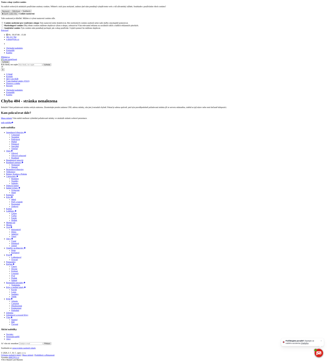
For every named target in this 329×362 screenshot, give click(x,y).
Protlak (14, 278)
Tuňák (13, 296)
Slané (13, 192)
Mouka (9, 225)
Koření (9, 209)
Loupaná (15, 273)
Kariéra (9, 53)
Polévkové (15, 139)
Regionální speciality (15, 283)
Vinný (13, 236)
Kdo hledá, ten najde (9, 64)
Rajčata (9, 264)
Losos (13, 292)
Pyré (8, 255)
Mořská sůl (10, 223)
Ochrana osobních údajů (11, 355)
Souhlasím (27, 11)
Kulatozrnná (16, 308)
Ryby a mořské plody (15, 287)
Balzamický (16, 229)
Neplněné (15, 137)
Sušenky (14, 183)
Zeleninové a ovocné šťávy (17, 315)
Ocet (8, 227)
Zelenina (9, 313)
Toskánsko (15, 285)
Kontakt (9, 76)
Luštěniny (10, 211)
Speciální (15, 146)
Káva (8, 197)
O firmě (9, 74)
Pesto (13, 250)
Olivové (14, 153)
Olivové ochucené (18, 155)
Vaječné (14, 149)
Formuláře (10, 50)
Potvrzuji (4, 30)
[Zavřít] (321, 340)
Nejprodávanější (12, 337)
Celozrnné (15, 135)
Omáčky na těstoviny (15, 248)
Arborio (14, 301)
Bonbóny (15, 179)
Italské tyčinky (12, 188)
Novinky (9, 334)
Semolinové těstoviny (15, 132)
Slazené (14, 167)
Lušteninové (16, 257)
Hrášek (14, 220)
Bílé (13, 322)
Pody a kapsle (17, 202)
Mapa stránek (6, 118)
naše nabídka (6, 122)
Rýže (8, 299)
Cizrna (14, 213)
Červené (14, 324)
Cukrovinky (11, 176)
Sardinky (15, 294)
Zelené (14, 246)
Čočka (14, 216)
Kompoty (10, 195)
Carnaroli (15, 303)
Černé (13, 241)
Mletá (13, 199)
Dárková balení (12, 186)
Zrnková (14, 206)
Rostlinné (15, 158)
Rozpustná (15, 204)
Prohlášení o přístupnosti (44, 355)
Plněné (14, 142)
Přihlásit (47, 344)
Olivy (8, 239)
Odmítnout (16, 11)
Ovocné (14, 259)
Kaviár (14, 290)
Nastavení (6, 11)
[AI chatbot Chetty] (319, 353)
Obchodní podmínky (14, 48)
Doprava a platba (13, 83)
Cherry (14, 266)
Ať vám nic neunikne (10, 343)
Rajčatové (15, 253)
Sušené (14, 280)
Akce (8, 339)
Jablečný (14, 234)
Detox (13, 232)
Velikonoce (10, 172)
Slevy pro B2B (12, 79)
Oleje (8, 151)
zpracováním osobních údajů (23, 348)
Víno (8, 317)
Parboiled (15, 310)
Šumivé (14, 320)
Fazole (14, 218)
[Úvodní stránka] (9, 59)
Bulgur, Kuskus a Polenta (16, 174)
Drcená (14, 269)
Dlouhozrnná (16, 306)
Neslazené (15, 165)
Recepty (9, 86)
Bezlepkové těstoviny (15, 169)
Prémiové (15, 144)
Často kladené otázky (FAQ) (17, 81)
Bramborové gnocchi (14, 160)
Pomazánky (11, 262)
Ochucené (15, 190)
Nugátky (14, 181)
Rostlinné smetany (14, 162)
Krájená (14, 271)
